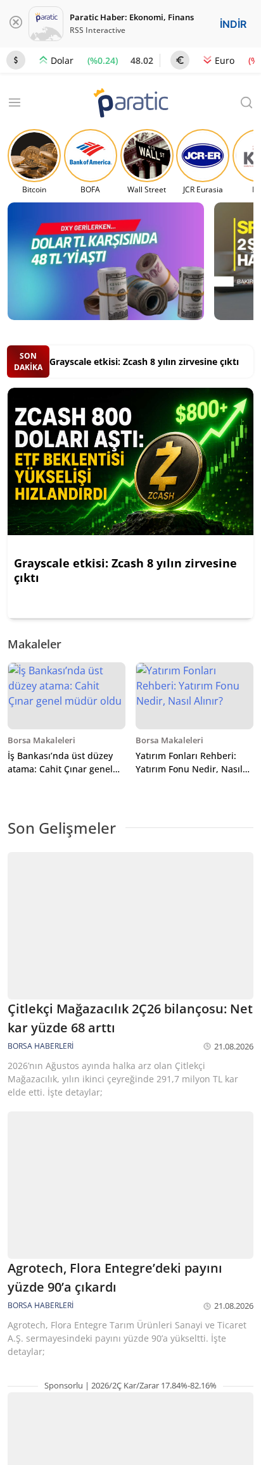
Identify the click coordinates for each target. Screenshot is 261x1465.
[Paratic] (130, 104)
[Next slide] (238, 644)
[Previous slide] (213, 644)
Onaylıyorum (167, 1417)
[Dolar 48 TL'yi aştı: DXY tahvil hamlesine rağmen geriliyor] (106, 261)
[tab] (121, 328)
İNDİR (233, 24)
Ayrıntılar (87, 1417)
